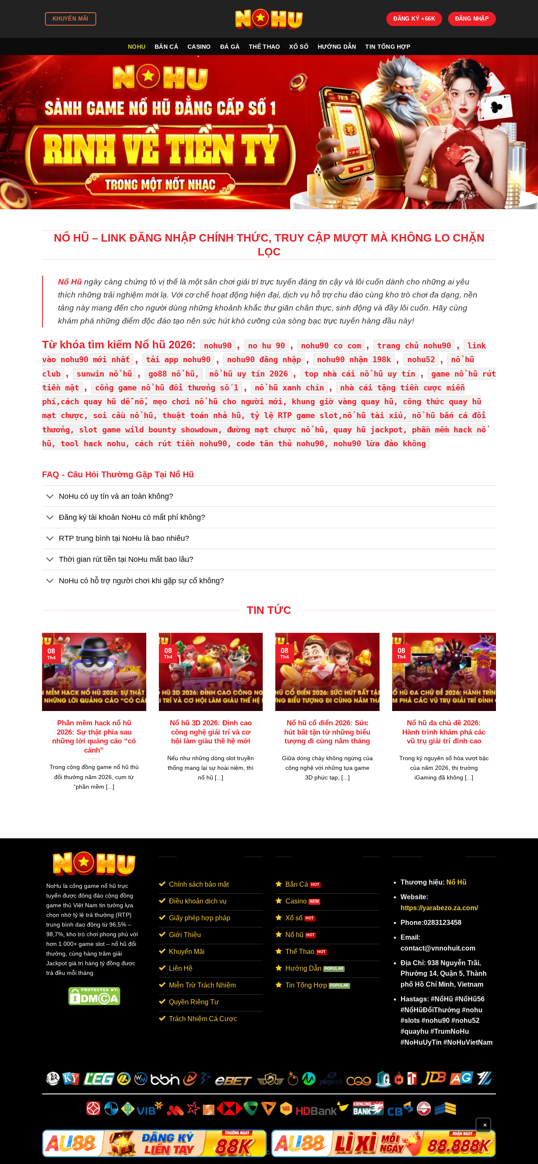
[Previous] (40, 722)
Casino (199, 46)
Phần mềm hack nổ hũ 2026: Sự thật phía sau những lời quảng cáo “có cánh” (94, 736)
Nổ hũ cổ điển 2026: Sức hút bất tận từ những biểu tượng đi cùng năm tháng (327, 732)
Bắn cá (166, 46)
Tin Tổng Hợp (387, 46)
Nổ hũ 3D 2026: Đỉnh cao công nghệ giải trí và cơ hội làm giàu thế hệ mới (211, 732)
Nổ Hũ (456, 882)
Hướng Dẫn (337, 46)
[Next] (497, 722)
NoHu (136, 46)
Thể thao (264, 46)
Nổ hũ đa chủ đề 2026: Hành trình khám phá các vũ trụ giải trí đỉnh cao (443, 732)
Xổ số (298, 46)
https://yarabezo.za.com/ (439, 907)
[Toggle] (50, 497)
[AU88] (154, 1143)
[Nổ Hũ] (269, 18)
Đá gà (230, 46)
